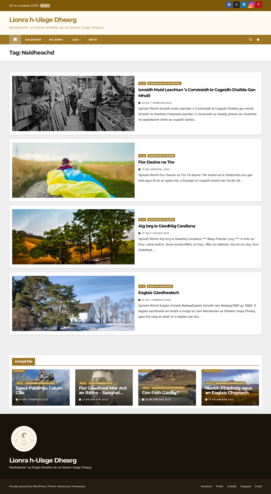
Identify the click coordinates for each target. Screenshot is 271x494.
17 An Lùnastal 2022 (156, 169)
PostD (258, 486)
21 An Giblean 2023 (95, 399)
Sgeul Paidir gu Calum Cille (39, 390)
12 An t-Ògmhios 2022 (156, 299)
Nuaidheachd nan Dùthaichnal (164, 83)
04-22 (142, 156)
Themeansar (78, 486)
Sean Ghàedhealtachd (100, 383)
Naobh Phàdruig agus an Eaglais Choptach (228, 390)
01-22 (142, 286)
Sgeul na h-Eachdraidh (160, 286)
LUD (75, 39)
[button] (250, 39)
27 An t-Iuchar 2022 (155, 233)
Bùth (93, 39)
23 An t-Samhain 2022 (157, 102)
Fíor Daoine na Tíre (156, 162)
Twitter (219, 486)
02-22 (142, 83)
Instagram (245, 486)
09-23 (83, 383)
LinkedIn (232, 486)
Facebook (206, 486)
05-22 (142, 220)
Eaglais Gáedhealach (158, 292)
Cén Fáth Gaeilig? (160, 392)
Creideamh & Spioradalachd (40, 383)
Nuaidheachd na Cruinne (161, 156)
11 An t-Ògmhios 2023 (33, 399)
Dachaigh (33, 39)
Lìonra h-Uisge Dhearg (43, 20)
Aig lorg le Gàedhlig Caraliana (166, 226)
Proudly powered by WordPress (27, 486)
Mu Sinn (55, 39)
